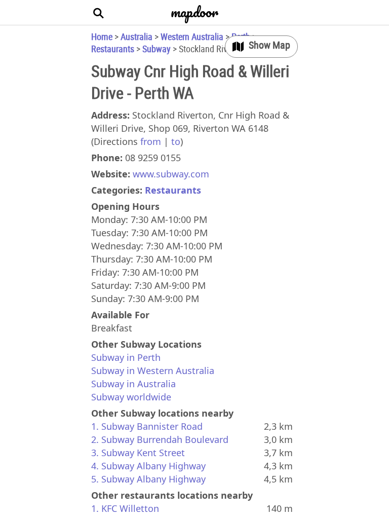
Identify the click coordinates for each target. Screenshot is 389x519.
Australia (136, 36)
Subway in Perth (126, 357)
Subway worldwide (131, 397)
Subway (156, 49)
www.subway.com (171, 174)
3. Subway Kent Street (138, 453)
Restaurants (112, 49)
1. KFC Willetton (125, 508)
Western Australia (192, 36)
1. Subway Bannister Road (147, 426)
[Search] (98, 12)
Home (101, 36)
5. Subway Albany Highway (148, 479)
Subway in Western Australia (152, 370)
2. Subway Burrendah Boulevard (159, 439)
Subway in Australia (133, 384)
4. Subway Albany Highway (148, 466)
